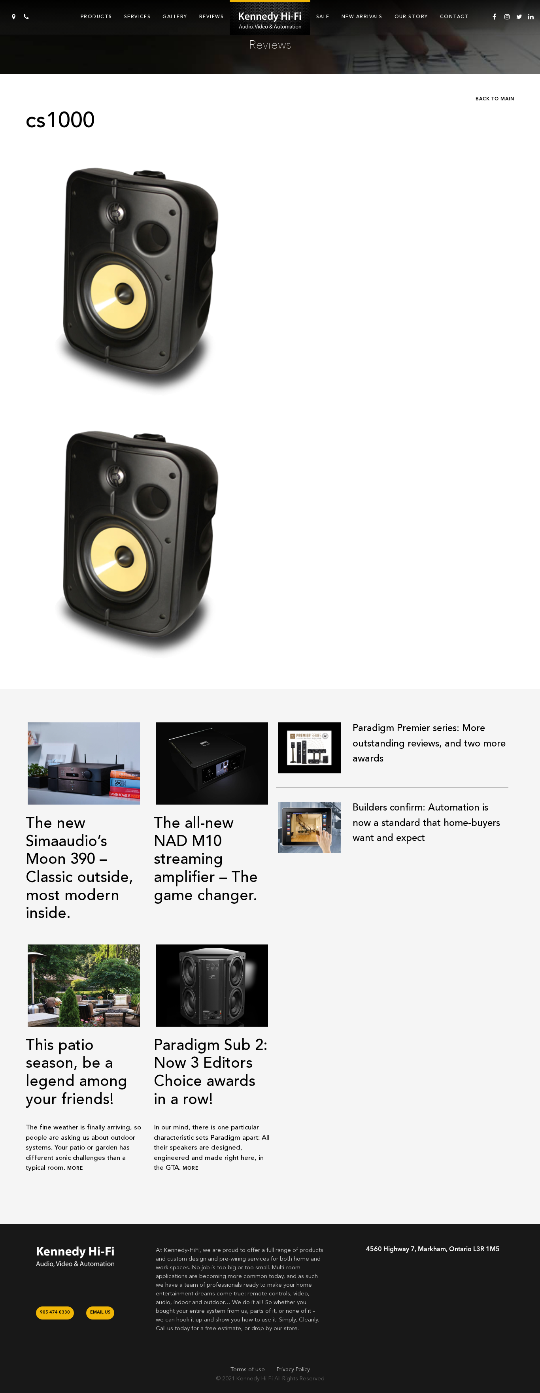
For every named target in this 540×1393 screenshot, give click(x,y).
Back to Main (495, 99)
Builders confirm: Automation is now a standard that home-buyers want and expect (426, 823)
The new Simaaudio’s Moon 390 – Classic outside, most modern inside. (79, 868)
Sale (323, 16)
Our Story (411, 16)
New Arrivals (362, 16)
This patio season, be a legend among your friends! (76, 1072)
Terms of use (247, 1369)
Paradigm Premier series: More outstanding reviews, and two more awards (429, 743)
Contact (454, 16)
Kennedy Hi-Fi (254, 1379)
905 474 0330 (55, 1312)
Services (137, 16)
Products (96, 16)
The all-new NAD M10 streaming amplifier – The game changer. (206, 859)
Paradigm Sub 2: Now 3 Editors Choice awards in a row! (211, 1072)
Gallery (174, 16)
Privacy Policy (293, 1369)
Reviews (211, 16)
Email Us (100, 1312)
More (75, 1168)
